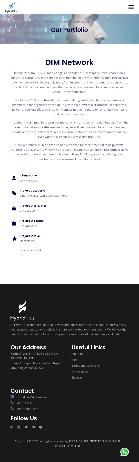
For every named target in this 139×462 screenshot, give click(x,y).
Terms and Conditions (86, 365)
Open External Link (30, 250)
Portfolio (62, 22)
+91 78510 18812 (27, 409)
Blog (74, 360)
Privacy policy (80, 371)
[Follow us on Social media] (14, 427)
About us (77, 354)
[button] (131, 7)
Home (49, 22)
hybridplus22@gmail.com (32, 397)
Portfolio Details (82, 22)
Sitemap (77, 377)
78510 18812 (25, 403)
